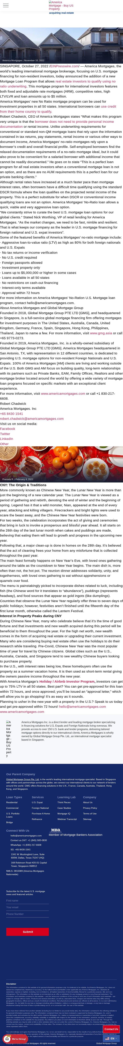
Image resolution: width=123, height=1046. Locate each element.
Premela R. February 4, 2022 (17, 479)
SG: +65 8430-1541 (21, 849)
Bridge (9, 822)
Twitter (5, 434)
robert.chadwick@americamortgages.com (32, 418)
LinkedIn (6, 439)
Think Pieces (63, 802)
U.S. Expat (37, 802)
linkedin (22, 882)
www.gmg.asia (101, 333)
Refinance (37, 819)
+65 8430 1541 (11, 413)
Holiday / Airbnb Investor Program (66, 681)
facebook (29, 882)
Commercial (12, 808)
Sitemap (87, 819)
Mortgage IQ (63, 813)
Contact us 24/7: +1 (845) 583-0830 (29, 840)
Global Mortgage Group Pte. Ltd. (22, 779)
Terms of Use (90, 813)
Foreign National (40, 808)
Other (4, 444)
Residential (11, 802)
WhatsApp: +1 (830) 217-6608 (26, 845)
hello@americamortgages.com (82, 706)
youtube (36, 882)
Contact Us (111, 1029)
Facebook (7, 429)
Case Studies (64, 808)
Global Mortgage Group (106, 1043)
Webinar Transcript (67, 819)
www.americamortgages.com (63, 393)
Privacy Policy (90, 808)
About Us (87, 802)
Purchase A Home (41, 813)
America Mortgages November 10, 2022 (23, 60)
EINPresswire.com (64, 66)
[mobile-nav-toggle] (5, 5)
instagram (8, 882)
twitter (15, 882)
